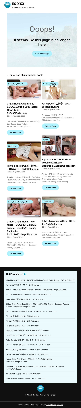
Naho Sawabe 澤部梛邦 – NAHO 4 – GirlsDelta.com (26, 340)
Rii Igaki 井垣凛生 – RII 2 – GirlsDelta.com (22, 326)
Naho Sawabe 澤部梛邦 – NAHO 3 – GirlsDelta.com (26, 378)
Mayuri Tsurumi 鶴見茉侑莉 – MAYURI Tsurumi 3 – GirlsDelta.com (31, 311)
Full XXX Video (15, 132)
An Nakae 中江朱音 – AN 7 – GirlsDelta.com (23, 285)
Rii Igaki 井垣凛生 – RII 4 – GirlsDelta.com (22, 316)
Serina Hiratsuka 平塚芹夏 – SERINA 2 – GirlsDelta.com (27, 354)
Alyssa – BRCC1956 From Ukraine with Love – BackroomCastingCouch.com (58, 162)
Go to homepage (42, 54)
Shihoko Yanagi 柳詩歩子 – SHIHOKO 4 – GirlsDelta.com (28, 345)
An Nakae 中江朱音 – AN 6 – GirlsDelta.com (23, 374)
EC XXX (18, 4)
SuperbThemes (51, 405)
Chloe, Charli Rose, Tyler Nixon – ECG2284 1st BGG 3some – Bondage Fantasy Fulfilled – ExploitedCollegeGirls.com (22, 228)
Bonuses (60, 405)
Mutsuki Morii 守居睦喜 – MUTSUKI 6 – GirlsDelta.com (27, 330)
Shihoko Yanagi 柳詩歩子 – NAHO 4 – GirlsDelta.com (27, 349)
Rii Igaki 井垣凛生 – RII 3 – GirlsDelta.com (22, 321)
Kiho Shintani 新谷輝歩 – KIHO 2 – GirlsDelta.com (25, 299)
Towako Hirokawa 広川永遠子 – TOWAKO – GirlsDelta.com (29, 294)
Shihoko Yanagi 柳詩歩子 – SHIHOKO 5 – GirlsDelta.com (28, 335)
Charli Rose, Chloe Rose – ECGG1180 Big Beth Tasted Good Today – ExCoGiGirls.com (40, 280)
